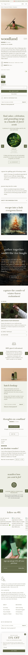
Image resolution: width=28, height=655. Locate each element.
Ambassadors (19, 611)
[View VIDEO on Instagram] (17, 523)
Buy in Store (14, 93)
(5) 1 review (8, 42)
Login (7, 429)
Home (2, 7)
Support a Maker (7, 614)
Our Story (5, 607)
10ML (3, 81)
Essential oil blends (8, 7)
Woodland (15, 7)
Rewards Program (20, 609)
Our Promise (6, 609)
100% (3, 76)
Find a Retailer (6, 611)
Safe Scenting (19, 607)
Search (24, 102)
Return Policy (19, 614)
